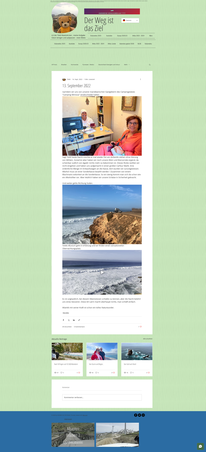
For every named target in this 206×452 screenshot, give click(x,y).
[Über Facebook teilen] (63, 320)
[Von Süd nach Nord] (136, 351)
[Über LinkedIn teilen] (74, 320)
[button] (150, 64)
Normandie (74, 65)
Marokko (66, 313)
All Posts (54, 65)
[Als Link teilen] (79, 320)
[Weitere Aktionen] (140, 79)
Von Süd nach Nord (130, 364)
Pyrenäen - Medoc (88, 65)
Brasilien (64, 65)
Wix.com (85, 415)
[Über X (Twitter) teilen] (69, 320)
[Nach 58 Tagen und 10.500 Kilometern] (67, 351)
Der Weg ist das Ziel (98, 24)
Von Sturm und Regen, (96, 364)
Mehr (126, 65)
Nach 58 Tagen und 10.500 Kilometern (66, 364)
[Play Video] (73, 437)
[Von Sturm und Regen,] (102, 351)
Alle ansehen (147, 339)
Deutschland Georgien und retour (109, 65)
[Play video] (102, 272)
